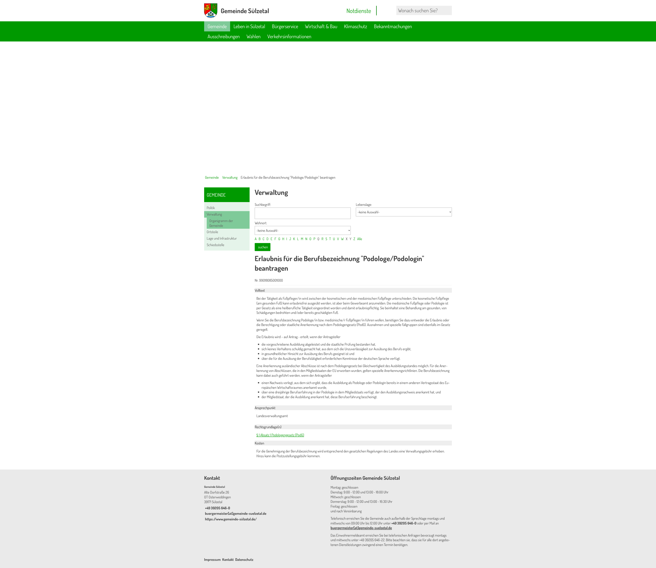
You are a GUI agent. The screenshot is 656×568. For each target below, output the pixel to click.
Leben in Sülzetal (249, 26)
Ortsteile (212, 232)
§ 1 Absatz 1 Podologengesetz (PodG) (280, 435)
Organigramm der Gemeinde (221, 223)
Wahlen (254, 36)
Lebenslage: (364, 204)
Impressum (212, 559)
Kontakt (228, 559)
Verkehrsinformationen (289, 36)
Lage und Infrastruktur (222, 238)
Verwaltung (229, 177)
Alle (359, 239)
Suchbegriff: (263, 204)
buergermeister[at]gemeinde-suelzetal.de (235, 513)
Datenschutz (244, 559)
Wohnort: (261, 223)
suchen (263, 247)
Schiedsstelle (215, 245)
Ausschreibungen (224, 36)
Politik (211, 207)
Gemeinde (217, 26)
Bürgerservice (285, 26)
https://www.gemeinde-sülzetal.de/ (230, 519)
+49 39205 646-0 (217, 508)
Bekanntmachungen (393, 26)
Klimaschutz (355, 26)
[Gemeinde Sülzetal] (264, 503)
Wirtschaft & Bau (321, 26)
